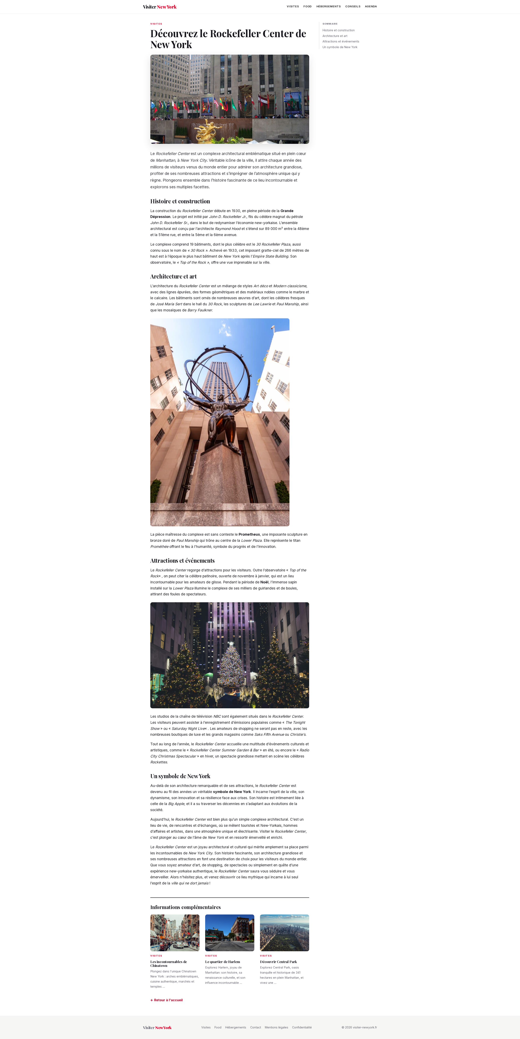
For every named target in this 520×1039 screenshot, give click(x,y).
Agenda (371, 6)
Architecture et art (335, 36)
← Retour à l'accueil (166, 1000)
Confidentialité (302, 1027)
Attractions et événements (341, 41)
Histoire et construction (339, 30)
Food (307, 6)
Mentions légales (276, 1027)
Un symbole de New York (340, 47)
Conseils (352, 6)
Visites (293, 6)
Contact (255, 1027)
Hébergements (328, 6)
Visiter (160, 7)
